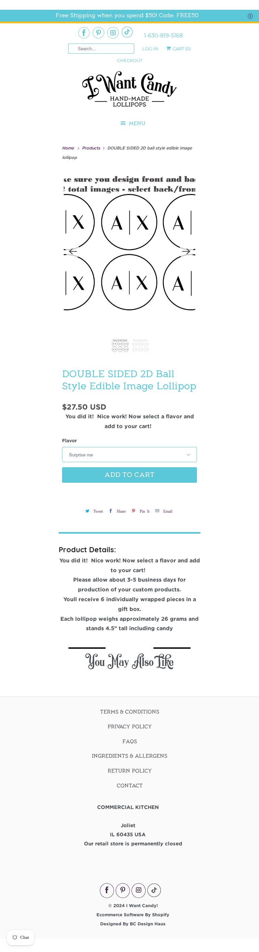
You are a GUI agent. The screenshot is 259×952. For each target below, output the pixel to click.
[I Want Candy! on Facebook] (84, 32)
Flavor (69, 440)
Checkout (129, 60)
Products (92, 147)
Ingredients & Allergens (129, 756)
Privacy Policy (130, 727)
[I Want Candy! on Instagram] (113, 32)
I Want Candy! (142, 905)
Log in (150, 48)
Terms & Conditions (129, 712)
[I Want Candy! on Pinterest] (98, 32)
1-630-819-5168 (163, 35)
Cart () (181, 48)
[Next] (186, 251)
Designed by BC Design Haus (133, 923)
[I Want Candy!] (129, 92)
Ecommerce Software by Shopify (132, 914)
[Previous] (72, 251)
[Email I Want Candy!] (127, 32)
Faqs (129, 741)
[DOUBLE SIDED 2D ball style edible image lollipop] (129, 251)
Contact (130, 786)
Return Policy (130, 771)
